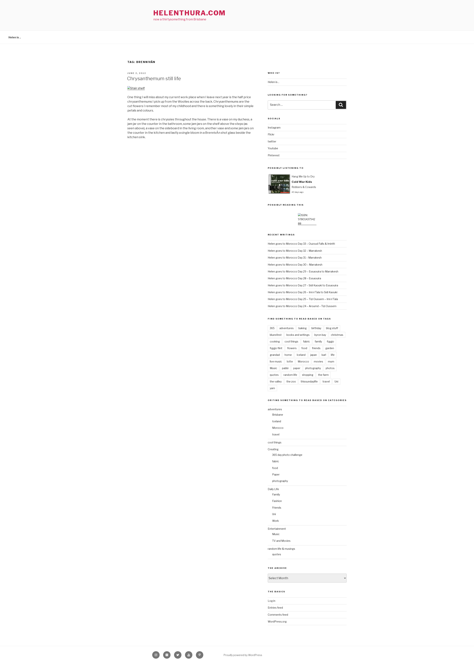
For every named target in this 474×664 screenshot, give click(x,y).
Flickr (271, 134)
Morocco (303, 361)
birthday (316, 328)
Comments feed (278, 614)
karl (324, 354)
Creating (273, 449)
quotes (274, 374)
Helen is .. (15, 37)
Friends (276, 507)
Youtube (273, 148)
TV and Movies (281, 540)
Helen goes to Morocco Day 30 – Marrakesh (295, 264)
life (333, 354)
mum (331, 361)
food (304, 348)
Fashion (277, 500)
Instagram (274, 127)
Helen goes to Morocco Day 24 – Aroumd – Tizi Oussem (302, 306)
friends (316, 348)
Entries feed (275, 607)
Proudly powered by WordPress (242, 655)
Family (276, 494)
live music (276, 361)
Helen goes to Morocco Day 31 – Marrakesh (295, 257)
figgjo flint (276, 348)
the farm (323, 374)
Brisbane (277, 414)
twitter (272, 141)
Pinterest (274, 155)
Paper (276, 474)
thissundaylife (309, 381)
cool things (291, 341)
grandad (275, 354)
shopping (307, 374)
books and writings (298, 334)
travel (326, 381)
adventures (286, 328)
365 (272, 328)
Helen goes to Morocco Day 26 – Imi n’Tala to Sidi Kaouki (302, 292)
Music (273, 368)
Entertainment (277, 528)
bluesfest (276, 334)
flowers (292, 348)
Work (275, 520)
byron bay (320, 334)
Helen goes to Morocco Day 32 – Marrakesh (295, 250)
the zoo (291, 381)
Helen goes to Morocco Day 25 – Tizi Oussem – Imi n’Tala (303, 299)
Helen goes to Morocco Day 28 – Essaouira (294, 278)
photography (313, 368)
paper (296, 368)
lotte (290, 361)
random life (290, 374)
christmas (337, 334)
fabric (306, 341)
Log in (271, 600)
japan (313, 354)
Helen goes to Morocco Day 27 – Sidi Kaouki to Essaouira (303, 285)
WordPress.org (277, 621)
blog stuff (332, 328)
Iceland (301, 354)
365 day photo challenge (287, 454)
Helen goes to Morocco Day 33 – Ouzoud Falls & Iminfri (301, 243)
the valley (276, 381)
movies (318, 361)
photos (330, 368)
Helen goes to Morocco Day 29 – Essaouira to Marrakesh (303, 271)
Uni (336, 381)
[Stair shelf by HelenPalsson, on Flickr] (136, 88)
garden (329, 348)
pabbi (285, 368)
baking (302, 328)
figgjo (330, 341)
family (318, 341)
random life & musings (281, 548)
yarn (272, 388)
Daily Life (273, 489)
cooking (275, 341)
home (288, 354)
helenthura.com (189, 13)
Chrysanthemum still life (154, 78)
